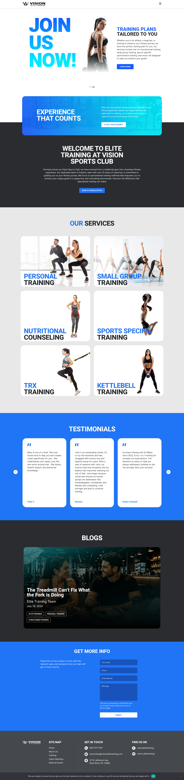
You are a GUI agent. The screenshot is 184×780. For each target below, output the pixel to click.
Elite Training (35, 614)
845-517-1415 (96, 748)
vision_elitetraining (146, 754)
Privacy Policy (114, 706)
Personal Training (56, 614)
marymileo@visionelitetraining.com (106, 754)
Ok (153, 776)
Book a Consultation (92, 190)
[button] (16, 472)
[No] (181, 776)
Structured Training (39, 620)
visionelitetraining (145, 748)
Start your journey (113, 125)
